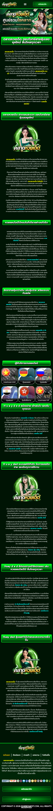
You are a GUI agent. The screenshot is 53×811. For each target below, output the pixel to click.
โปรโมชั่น (46, 755)
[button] (25, 4)
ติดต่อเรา (17, 755)
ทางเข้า (27, 755)
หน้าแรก (6, 755)
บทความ (36, 755)
